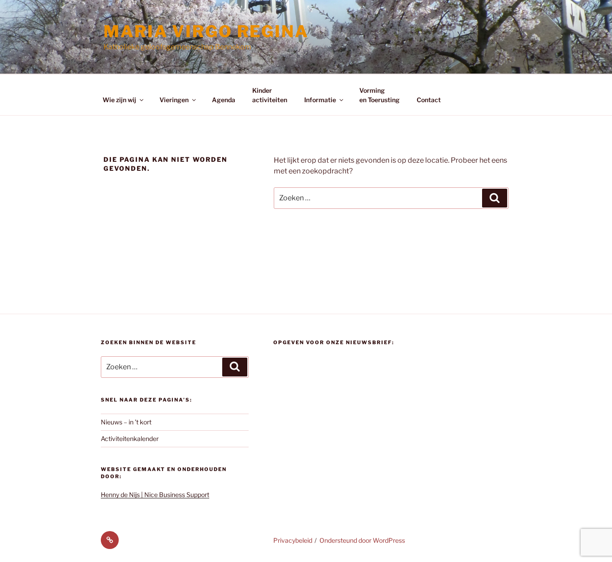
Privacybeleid (292, 540)
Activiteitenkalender (130, 438)
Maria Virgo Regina (206, 31)
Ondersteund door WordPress (362, 540)
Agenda (223, 100)
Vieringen (174, 100)
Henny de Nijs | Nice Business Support (155, 494)
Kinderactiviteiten (269, 95)
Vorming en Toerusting (379, 95)
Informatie (320, 100)
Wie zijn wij (119, 100)
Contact (429, 100)
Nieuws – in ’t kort (126, 422)
